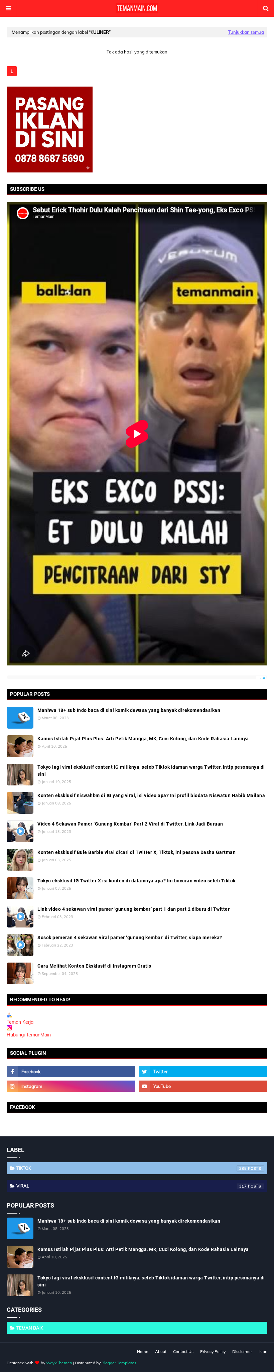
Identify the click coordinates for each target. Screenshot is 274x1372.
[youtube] (203, 1086)
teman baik (29, 1328)
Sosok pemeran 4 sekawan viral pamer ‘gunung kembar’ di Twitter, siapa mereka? (129, 937)
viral (131, 1186)
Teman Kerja (20, 1022)
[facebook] (71, 1071)
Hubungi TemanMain (29, 1035)
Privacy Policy (213, 1351)
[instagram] (71, 1086)
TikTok (131, 1168)
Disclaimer (242, 1351)
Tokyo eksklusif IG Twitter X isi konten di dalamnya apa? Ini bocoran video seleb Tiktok (136, 880)
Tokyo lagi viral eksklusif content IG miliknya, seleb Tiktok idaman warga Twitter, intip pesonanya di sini (151, 770)
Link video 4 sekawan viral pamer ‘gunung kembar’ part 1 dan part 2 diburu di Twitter (133, 909)
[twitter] (203, 1071)
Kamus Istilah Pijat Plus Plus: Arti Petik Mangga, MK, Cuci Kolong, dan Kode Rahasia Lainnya (143, 738)
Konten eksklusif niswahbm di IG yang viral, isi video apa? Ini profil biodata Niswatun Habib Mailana (151, 795)
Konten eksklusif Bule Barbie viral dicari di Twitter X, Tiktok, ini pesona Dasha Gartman (136, 852)
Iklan (263, 1351)
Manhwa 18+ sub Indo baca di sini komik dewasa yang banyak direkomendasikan (128, 710)
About (160, 1351)
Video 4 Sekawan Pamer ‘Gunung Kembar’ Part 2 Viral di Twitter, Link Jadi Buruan (130, 824)
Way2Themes (59, 1362)
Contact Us (183, 1351)
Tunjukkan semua (246, 32)
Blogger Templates (119, 1362)
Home (142, 1351)
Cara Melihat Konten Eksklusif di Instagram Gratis (94, 966)
